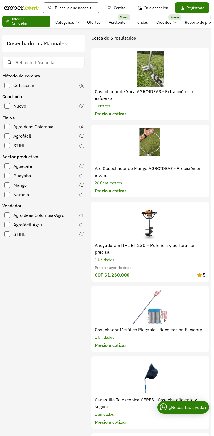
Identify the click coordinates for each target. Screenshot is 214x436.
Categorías (64, 22)
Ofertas (93, 22)
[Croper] (21, 7)
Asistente (117, 22)
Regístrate (195, 7)
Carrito (120, 7)
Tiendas (141, 22)
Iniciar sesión (156, 7)
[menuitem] (67, 22)
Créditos (163, 22)
